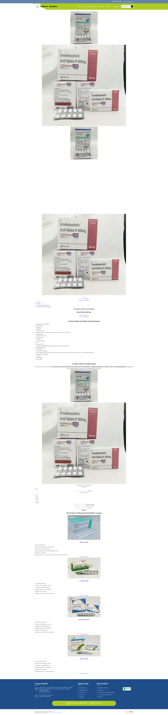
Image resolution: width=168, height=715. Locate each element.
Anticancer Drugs (102, 687)
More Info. (108, 6)
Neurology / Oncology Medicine (106, 692)
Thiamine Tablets (84, 542)
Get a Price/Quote (84, 315)
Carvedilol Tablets (84, 581)
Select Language (127, 1)
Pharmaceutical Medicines (43, 305)
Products (38, 303)
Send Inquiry (85, 298)
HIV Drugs (100, 690)
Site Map (81, 697)
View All (100, 696)
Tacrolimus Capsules (84, 619)
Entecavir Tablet (84, 658)
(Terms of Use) (54, 711)
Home (38, 302)
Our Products (100, 6)
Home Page (81, 6)
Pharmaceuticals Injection (105, 694)
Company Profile (90, 6)
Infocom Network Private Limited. (54, 712)
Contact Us (116, 6)
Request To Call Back (84, 300)
